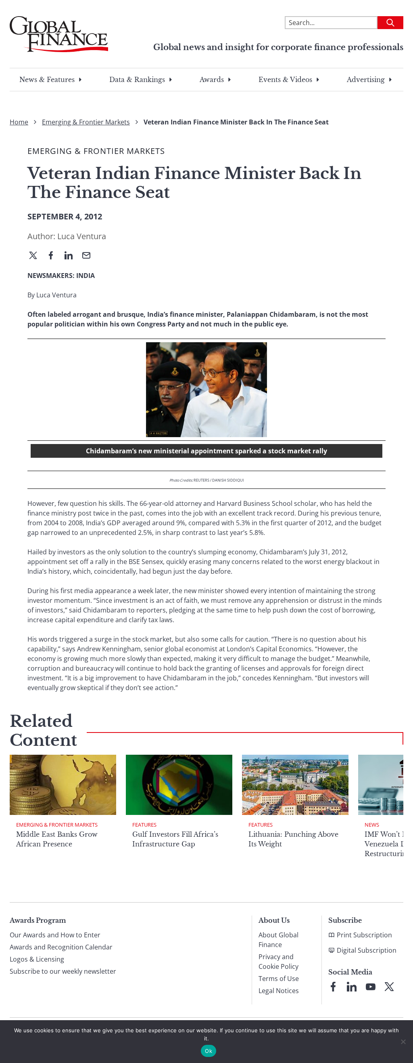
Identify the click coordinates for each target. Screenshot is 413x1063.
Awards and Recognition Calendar (61, 947)
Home (19, 122)
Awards (212, 80)
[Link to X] (389, 986)
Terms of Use (279, 978)
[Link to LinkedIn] (352, 986)
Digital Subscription (366, 950)
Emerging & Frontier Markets (86, 122)
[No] (403, 1042)
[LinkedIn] (72, 256)
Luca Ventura (81, 236)
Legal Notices (279, 990)
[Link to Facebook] (333, 986)
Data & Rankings (137, 80)
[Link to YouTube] (370, 986)
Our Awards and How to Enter (55, 934)
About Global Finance (278, 939)
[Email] (89, 256)
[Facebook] (54, 256)
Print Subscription (364, 934)
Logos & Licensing (37, 959)
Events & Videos (285, 80)
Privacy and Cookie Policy (278, 961)
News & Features (47, 80)
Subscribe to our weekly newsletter (63, 971)
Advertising (366, 80)
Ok (208, 1051)
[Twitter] (36, 256)
